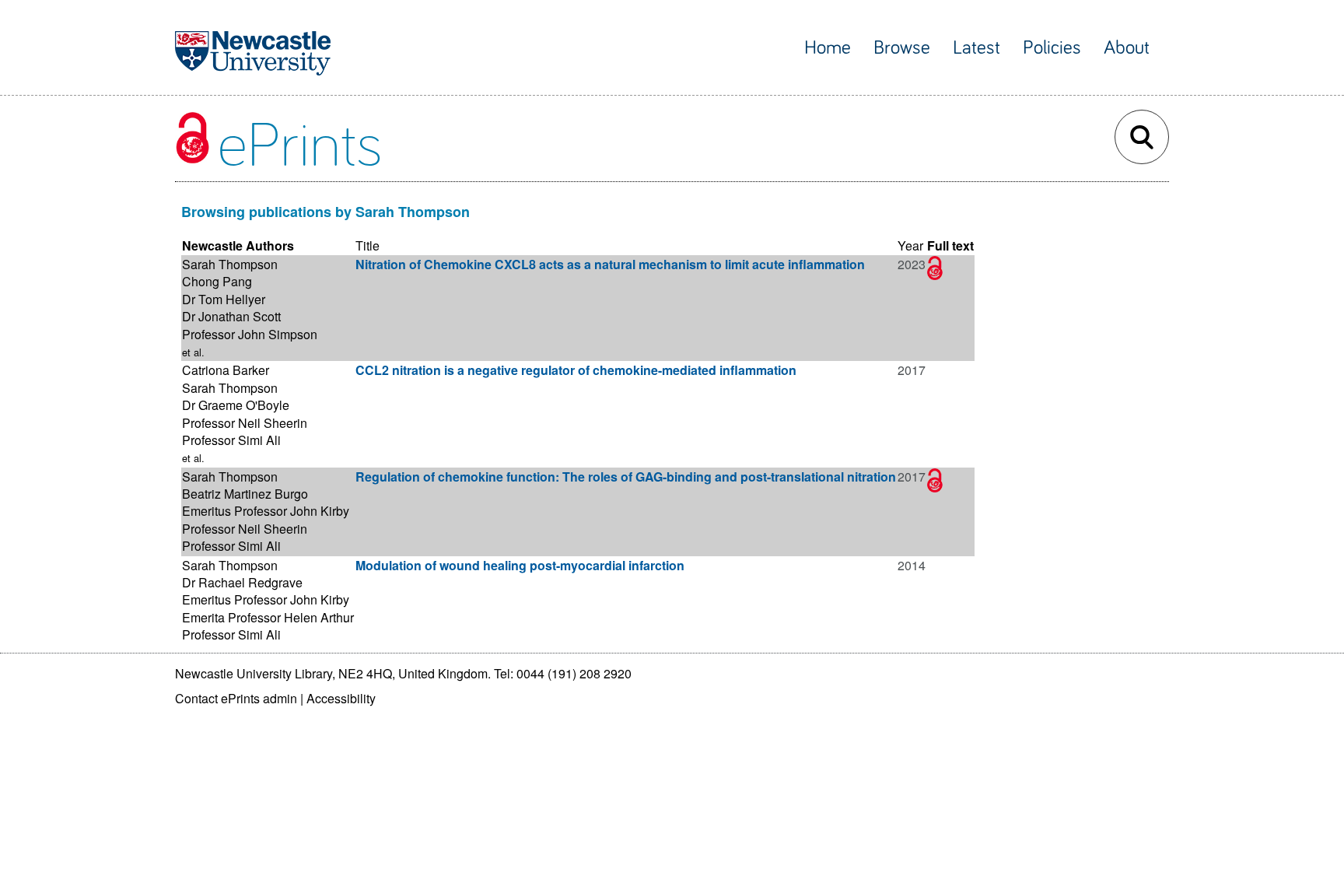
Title (367, 245)
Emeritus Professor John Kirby (265, 511)
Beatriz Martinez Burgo (245, 494)
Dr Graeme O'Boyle (235, 405)
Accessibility (341, 698)
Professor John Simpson (249, 334)
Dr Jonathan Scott (231, 316)
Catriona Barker (225, 370)
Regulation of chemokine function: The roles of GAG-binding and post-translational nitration (625, 476)
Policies (1052, 48)
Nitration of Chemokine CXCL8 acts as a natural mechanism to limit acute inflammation (610, 264)
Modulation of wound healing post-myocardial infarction (519, 565)
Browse (901, 48)
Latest (976, 48)
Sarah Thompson (230, 264)
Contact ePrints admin (236, 698)
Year (910, 245)
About (1127, 48)
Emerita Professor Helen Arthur (268, 617)
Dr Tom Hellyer (223, 299)
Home (827, 48)
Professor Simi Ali (231, 440)
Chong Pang (217, 281)
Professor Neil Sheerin (244, 423)
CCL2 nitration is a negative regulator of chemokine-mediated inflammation (575, 370)
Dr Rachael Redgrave (242, 582)
